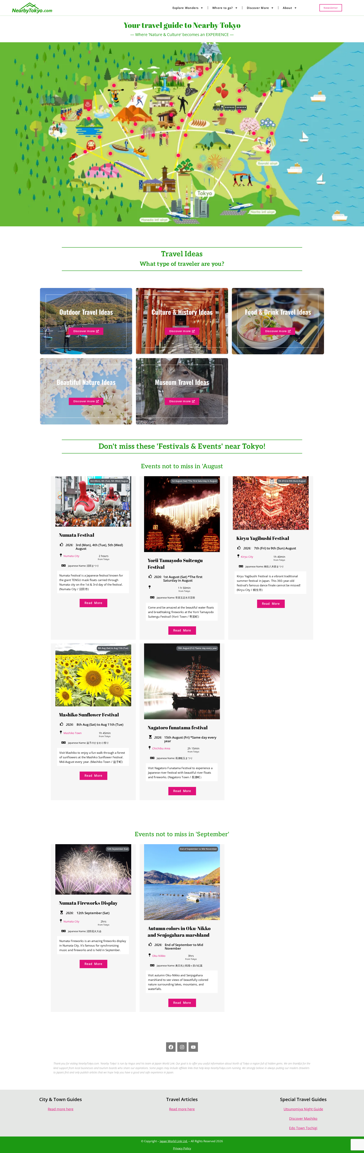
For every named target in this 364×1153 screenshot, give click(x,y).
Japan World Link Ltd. (174, 1141)
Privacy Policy (182, 1148)
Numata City (71, 556)
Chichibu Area (161, 748)
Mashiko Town (73, 733)
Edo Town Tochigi (303, 1128)
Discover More (258, 8)
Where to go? (222, 8)
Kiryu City (247, 556)
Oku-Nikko (158, 956)
